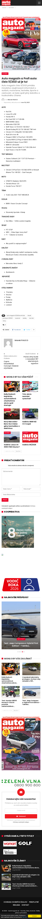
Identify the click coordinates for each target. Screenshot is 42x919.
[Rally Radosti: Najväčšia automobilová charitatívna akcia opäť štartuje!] (12, 386)
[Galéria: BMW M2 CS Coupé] (30, 414)
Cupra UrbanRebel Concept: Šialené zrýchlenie (11, 364)
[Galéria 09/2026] (30, 437)
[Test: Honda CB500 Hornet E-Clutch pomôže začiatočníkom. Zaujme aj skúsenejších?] (11, 692)
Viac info (24, 917)
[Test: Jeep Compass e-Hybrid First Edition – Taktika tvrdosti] (21, 625)
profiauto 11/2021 (8, 318)
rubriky (25, 318)
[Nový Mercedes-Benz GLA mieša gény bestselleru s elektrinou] (12, 414)
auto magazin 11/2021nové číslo (16, 315)
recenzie (17, 318)
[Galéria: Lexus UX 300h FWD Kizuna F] (12, 437)
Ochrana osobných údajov (15, 902)
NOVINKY (5, 73)
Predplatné (34, 902)
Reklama (16, 905)
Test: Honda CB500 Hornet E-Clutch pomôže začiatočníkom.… (25, 885)
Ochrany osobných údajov (21, 822)
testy (4, 321)
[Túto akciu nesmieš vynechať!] (30, 386)
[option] (21, 626)
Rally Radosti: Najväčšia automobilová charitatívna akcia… (26, 867)
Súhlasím (34, 916)
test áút (31, 318)
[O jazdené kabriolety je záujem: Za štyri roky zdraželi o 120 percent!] (31, 669)
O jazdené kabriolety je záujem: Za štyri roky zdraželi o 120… (25, 876)
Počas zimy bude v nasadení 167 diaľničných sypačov (31, 360)
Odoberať (22, 816)
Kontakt (25, 905)
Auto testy (21, 639)
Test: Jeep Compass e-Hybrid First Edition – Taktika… (21, 644)
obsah (29, 315)
